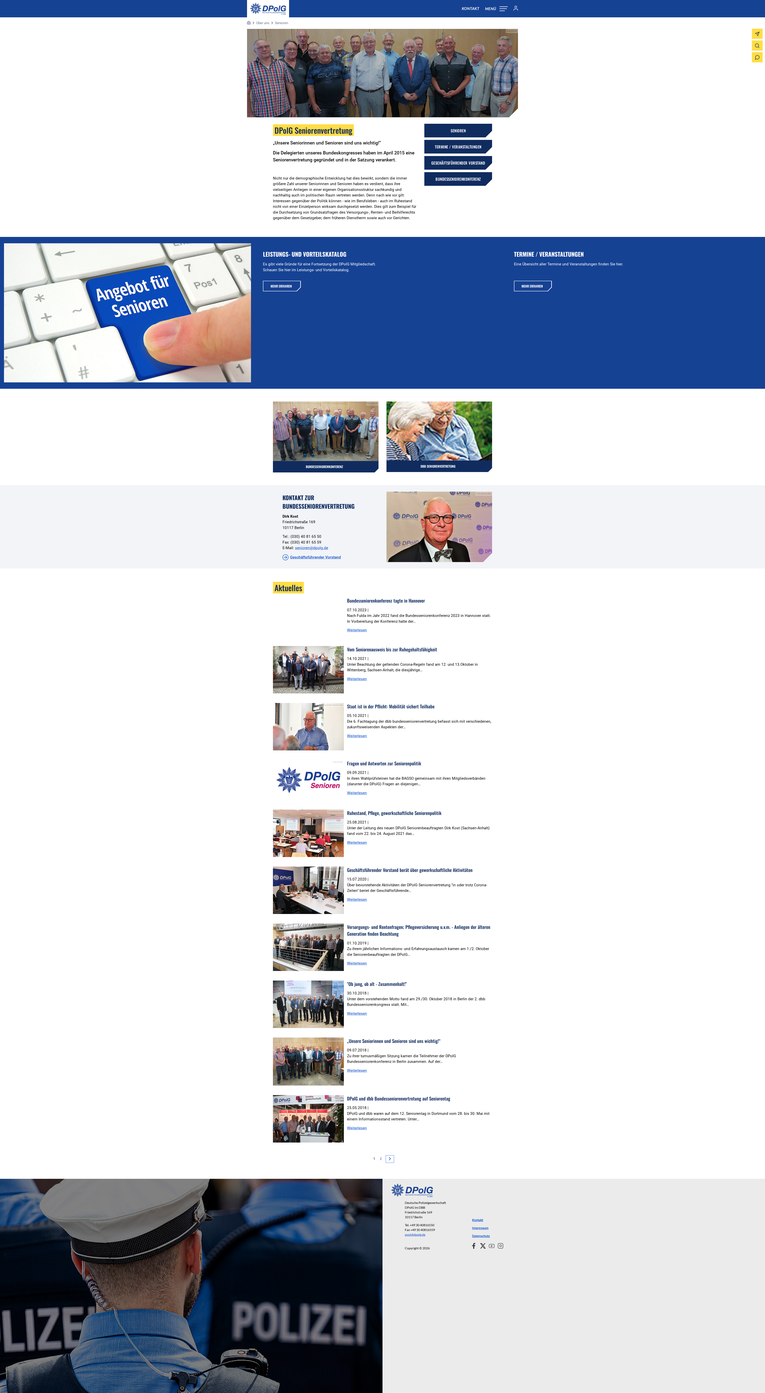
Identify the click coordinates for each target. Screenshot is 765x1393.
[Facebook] (474, 1245)
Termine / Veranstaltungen (458, 146)
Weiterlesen (357, 630)
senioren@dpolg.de (311, 548)
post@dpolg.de (415, 1234)
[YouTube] (490, 1245)
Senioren (281, 23)
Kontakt (470, 8)
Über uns (262, 23)
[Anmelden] (514, 9)
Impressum (480, 1228)
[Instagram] (498, 1245)
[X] (481, 1245)
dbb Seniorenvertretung (438, 466)
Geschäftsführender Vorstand (458, 163)
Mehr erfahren (281, 286)
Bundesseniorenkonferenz (458, 179)
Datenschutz (481, 1236)
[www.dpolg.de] (249, 23)
